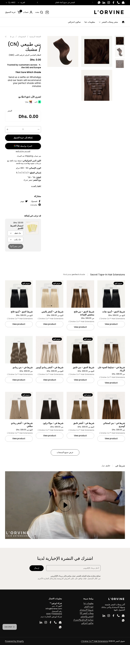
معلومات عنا (88, 603)
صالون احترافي (87, 623)
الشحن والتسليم (87, 616)
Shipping (29, 156)
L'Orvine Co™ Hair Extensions (94, 641)
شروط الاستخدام (86, 610)
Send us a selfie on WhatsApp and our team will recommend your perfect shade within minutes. (24, 82)
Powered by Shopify (14, 641)
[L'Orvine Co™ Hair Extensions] (109, 12)
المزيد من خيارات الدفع (23, 151)
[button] (39, 12)
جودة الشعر (88, 606)
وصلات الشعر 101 (86, 613)
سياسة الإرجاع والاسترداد (83, 619)
